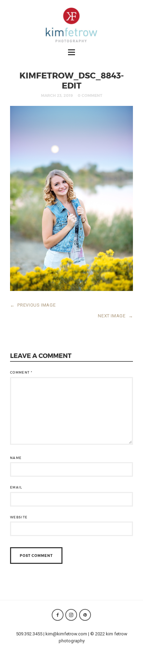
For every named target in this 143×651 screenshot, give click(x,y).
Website (18, 517)
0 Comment (90, 95)
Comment (21, 372)
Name (16, 458)
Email (16, 487)
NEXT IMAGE (115, 315)
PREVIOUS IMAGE (33, 305)
